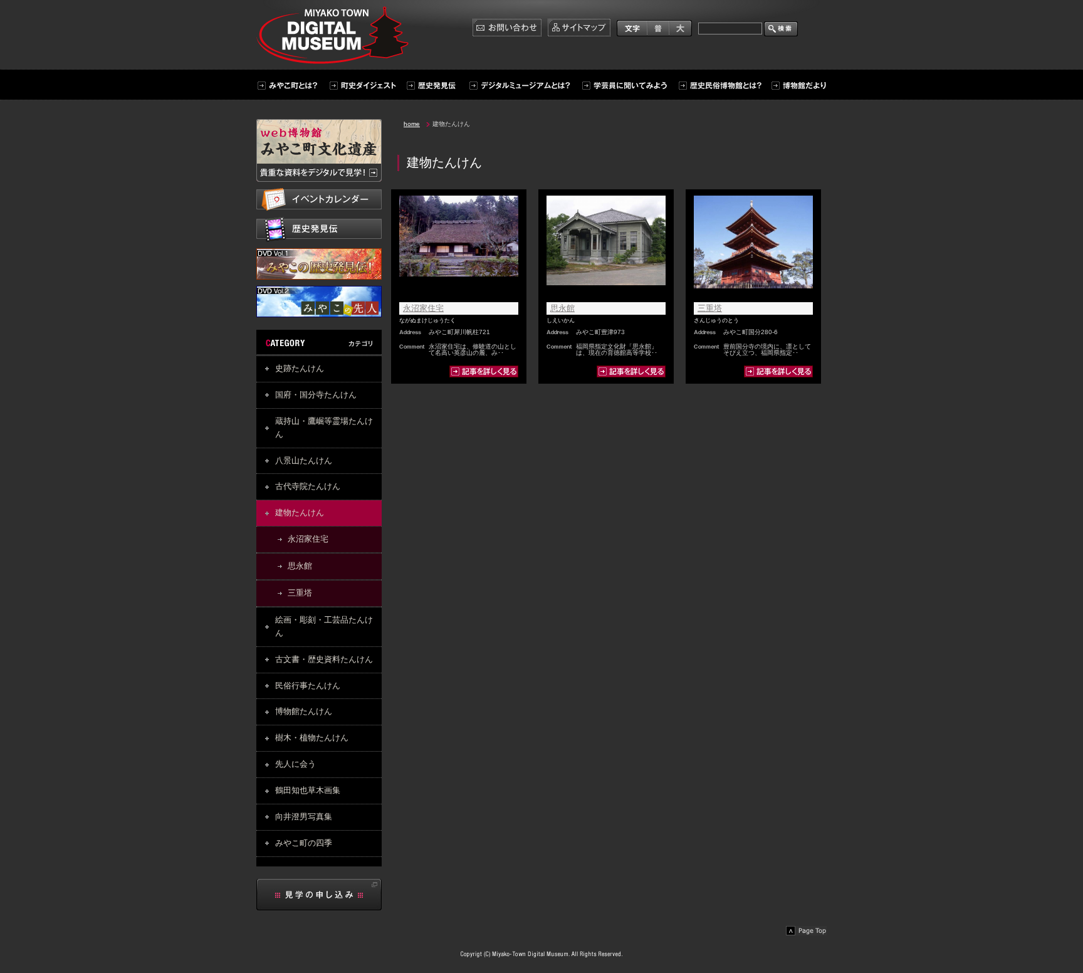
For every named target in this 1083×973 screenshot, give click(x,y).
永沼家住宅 (308, 539)
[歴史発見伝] (431, 85)
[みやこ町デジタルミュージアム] (335, 58)
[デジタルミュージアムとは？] (519, 85)
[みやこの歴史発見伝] (319, 273)
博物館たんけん (303, 711)
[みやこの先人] (319, 311)
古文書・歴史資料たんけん (324, 659)
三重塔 (300, 592)
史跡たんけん (299, 368)
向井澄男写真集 (303, 816)
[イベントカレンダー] (319, 199)
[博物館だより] (796, 85)
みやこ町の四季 (303, 843)
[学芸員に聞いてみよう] (624, 85)
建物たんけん (299, 512)
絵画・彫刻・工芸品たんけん (324, 626)
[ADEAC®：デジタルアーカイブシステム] (319, 150)
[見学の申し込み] (319, 894)
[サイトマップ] (579, 27)
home (412, 123)
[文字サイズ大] (680, 27)
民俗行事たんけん (307, 685)
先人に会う (295, 764)
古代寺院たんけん (307, 486)
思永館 (300, 566)
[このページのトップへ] (806, 930)
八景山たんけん (303, 460)
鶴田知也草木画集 (307, 790)
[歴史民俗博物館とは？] (719, 85)
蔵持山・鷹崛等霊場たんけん (324, 427)
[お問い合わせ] (507, 27)
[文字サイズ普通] (658, 27)
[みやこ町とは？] (289, 85)
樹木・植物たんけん (311, 737)
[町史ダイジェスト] (361, 85)
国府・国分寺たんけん (316, 394)
